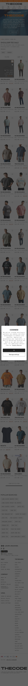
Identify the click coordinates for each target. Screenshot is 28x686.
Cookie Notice (17, 345)
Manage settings (14, 354)
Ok (14, 350)
